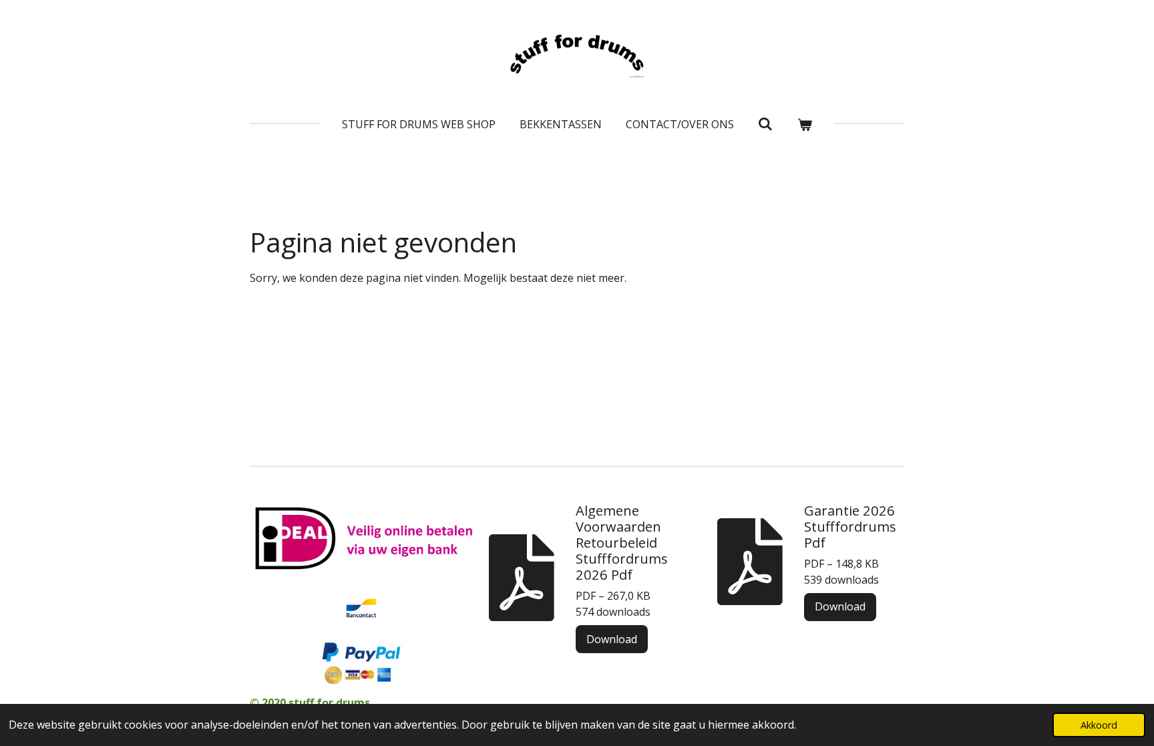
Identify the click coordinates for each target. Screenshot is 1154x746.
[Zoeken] (765, 123)
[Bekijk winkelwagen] (805, 124)
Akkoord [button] (1099, 725)
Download (611, 639)
